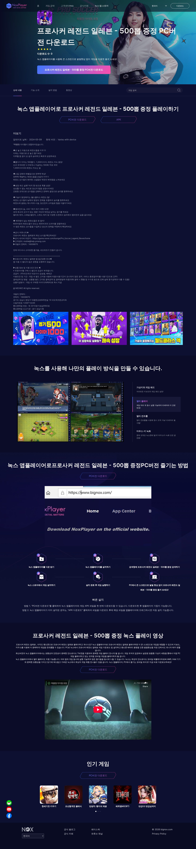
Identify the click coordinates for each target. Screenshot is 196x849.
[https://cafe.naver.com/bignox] (9, 803)
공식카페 (84, 6)
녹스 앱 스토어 (101, 6)
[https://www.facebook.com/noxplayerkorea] (9, 815)
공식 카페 (68, 833)
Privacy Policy (159, 833)
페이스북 (95, 829)
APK (118, 119)
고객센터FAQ (67, 6)
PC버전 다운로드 (77, 119)
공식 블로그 (69, 829)
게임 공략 (50, 6)
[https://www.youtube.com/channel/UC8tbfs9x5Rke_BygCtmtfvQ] (9, 809)
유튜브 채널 (97, 833)
